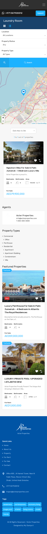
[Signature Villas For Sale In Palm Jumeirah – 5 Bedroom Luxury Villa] (23, 92)
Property (7, 453)
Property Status (8, 41)
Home (6, 445)
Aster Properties (24, 215)
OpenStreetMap (42, 123)
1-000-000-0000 (23, 221)
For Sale (7, 461)
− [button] (3, 121)
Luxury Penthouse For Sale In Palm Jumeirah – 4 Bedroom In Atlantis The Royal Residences (23, 309)
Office (7, 240)
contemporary (20, 504)
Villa (6, 260)
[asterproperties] (23, 7)
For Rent (7, 457)
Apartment (9, 250)
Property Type (7, 51)
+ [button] (3, 117)
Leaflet (33, 123)
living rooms (28, 509)
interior (18, 509)
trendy (6, 514)
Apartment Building (12, 253)
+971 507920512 (13, 13)
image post (7, 509)
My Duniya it (29, 525)
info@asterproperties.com (26, 218)
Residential (8, 246)
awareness (7, 504)
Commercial (8, 236)
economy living (34, 504)
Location (5, 32)
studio (38, 509)
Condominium (10, 257)
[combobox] (23, 36)
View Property (23, 160)
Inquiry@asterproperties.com (17, 492)
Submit (40, 13)
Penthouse (8, 243)
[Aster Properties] (9, 217)
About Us (7, 449)
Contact (7, 465)
